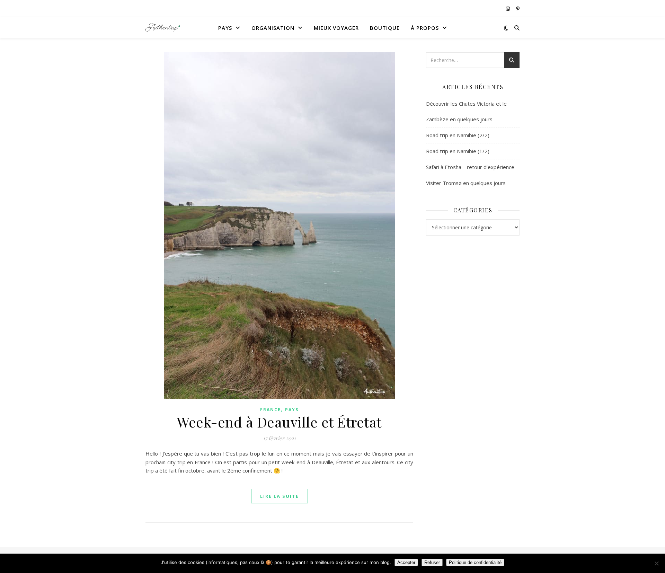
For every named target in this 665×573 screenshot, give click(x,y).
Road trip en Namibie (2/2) (457, 135)
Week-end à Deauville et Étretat (279, 422)
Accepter (406, 562)
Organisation (272, 27)
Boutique (385, 27)
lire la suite (279, 496)
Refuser (432, 562)
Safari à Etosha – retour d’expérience (470, 167)
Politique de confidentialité (475, 562)
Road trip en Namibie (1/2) (457, 151)
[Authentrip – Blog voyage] (162, 28)
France (270, 410)
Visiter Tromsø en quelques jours (466, 182)
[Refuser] (656, 563)
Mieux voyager (336, 27)
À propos (425, 27)
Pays (225, 27)
